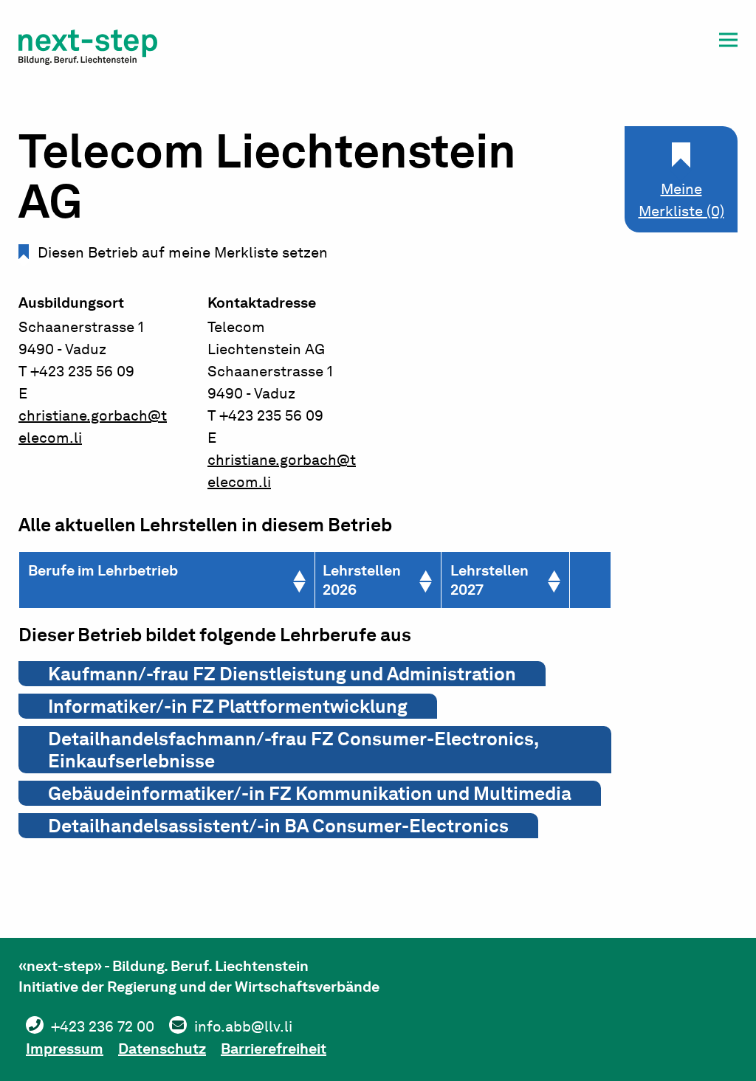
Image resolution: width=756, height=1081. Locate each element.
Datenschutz (162, 1048)
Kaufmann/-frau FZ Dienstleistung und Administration (282, 674)
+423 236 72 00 (102, 1026)
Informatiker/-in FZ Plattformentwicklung (228, 706)
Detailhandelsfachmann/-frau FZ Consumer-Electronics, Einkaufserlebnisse (293, 750)
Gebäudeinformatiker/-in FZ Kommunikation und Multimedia (309, 793)
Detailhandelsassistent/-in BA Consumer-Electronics (278, 826)
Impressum (64, 1048)
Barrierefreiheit (273, 1048)
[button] (728, 42)
